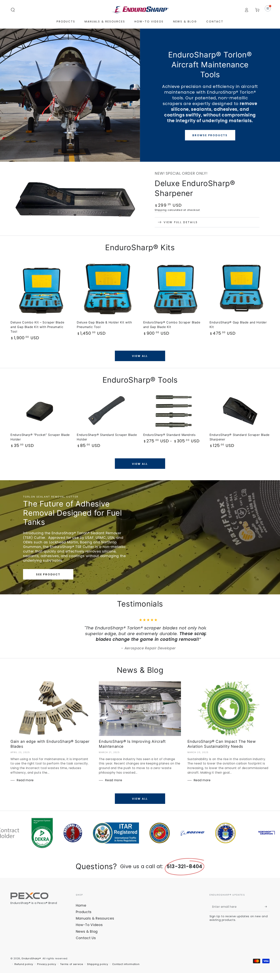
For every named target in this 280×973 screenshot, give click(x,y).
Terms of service (71, 970)
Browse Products (210, 135)
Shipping (161, 210)
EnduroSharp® (31, 964)
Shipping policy (97, 970)
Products (84, 917)
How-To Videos (89, 930)
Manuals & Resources (95, 924)
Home (81, 911)
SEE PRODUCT (48, 574)
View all (140, 356)
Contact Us (86, 943)
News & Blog (87, 937)
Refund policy (23, 970)
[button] (12, 9)
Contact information (126, 970)
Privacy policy (46, 970)
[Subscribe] (267, 912)
